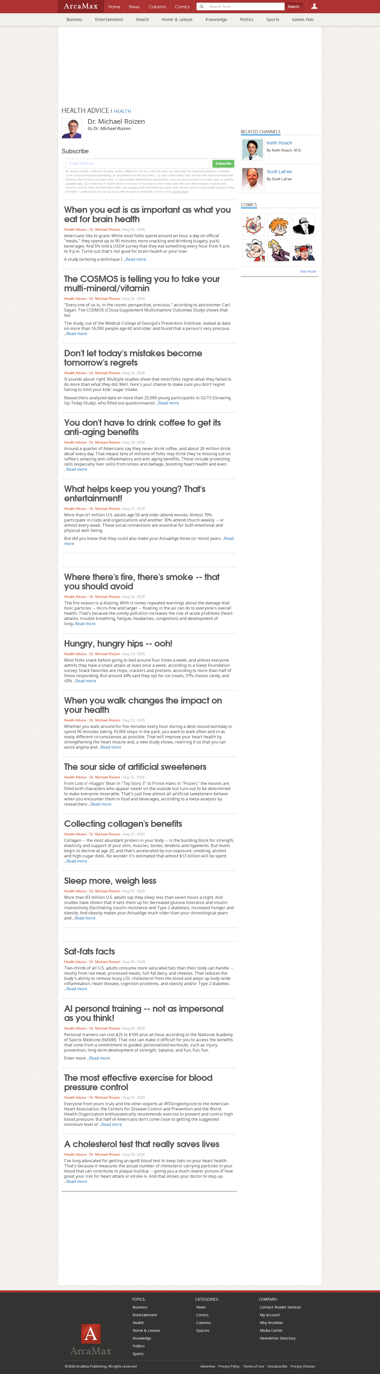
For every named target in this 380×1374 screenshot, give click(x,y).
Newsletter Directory (277, 1338)
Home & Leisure (177, 19)
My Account (270, 1314)
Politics (247, 19)
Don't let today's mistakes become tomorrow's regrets (133, 356)
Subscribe (223, 163)
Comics (202, 1314)
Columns (203, 1322)
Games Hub (303, 19)
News (201, 1307)
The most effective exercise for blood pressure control (138, 1081)
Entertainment (109, 19)
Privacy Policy (229, 1366)
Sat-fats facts (89, 950)
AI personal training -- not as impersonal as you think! (143, 1012)
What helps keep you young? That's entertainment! (134, 492)
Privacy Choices (303, 1366)
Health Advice (75, 229)
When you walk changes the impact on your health (143, 704)
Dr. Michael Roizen (104, 229)
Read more (136, 259)
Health (142, 19)
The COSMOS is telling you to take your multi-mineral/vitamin (142, 282)
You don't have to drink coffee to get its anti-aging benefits (142, 426)
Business (74, 19)
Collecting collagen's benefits (123, 822)
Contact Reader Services (280, 1307)
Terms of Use (253, 1366)
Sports (273, 19)
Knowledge (216, 19)
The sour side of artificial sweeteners (135, 765)
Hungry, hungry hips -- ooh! (118, 642)
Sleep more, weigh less (110, 879)
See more (308, 271)
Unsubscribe (277, 1366)
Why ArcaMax (271, 1322)
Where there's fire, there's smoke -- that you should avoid (141, 580)
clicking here (180, 191)
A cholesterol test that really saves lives (141, 1143)
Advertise (207, 1366)
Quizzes (202, 1330)
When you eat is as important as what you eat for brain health (147, 213)
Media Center (271, 1330)
